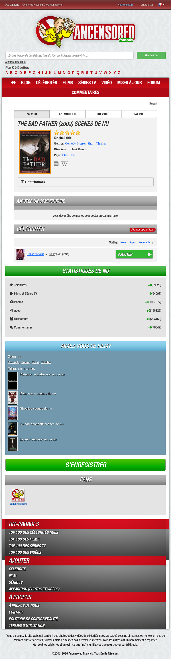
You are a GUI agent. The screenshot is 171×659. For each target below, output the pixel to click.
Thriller (101, 143)
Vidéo (107, 82)
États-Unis (68, 155)
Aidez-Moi (147, 4)
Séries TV (87, 82)
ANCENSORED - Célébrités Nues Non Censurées (85, 32)
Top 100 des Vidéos (25, 552)
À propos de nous (24, 605)
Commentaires (85, 92)
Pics (141, 114)
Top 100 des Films (24, 539)
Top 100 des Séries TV (27, 545)
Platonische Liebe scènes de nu (42, 374)
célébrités (53, 644)
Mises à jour (129, 82)
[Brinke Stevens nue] (21, 254)
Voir (34, 114)
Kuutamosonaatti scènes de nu (41, 424)
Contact (16, 612)
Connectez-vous (30, 4)
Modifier (70, 114)
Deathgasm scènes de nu (38, 393)
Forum (153, 82)
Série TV (15, 582)
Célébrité (17, 569)
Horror (81, 143)
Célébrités (46, 82)
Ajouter (125, 254)
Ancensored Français (81, 653)
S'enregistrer (85, 465)
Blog (26, 82)
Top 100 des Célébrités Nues (33, 532)
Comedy (70, 143)
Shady (53, 254)
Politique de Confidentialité (33, 618)
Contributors (35, 182)
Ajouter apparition (142, 229)
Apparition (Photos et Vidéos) (34, 589)
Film (12, 575)
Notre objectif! (125, 4)
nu (83, 644)
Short (91, 143)
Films (68, 82)
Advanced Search (15, 62)
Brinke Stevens (35, 254)
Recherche (151, 55)
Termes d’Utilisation (26, 625)
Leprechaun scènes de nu (38, 439)
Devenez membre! (53, 4)
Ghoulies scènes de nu (36, 408)
